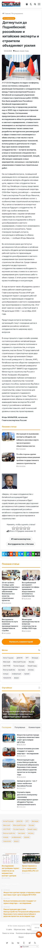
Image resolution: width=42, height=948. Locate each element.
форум (16, 678)
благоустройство (9, 670)
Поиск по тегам (8, 933)
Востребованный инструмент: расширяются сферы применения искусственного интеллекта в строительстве (30, 589)
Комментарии (34, 727)
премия (26, 674)
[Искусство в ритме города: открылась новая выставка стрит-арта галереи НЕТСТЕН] (8, 738)
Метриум (35, 658)
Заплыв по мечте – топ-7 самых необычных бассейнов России (27, 783)
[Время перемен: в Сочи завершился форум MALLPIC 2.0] (31, 858)
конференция (16, 674)
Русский (25, 946)
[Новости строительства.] (11, 4)
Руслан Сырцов (19, 666)
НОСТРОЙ (6, 666)
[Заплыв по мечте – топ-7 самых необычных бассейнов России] (8, 784)
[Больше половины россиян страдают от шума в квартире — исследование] (8, 751)
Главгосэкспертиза (21, 539)
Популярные (20, 727)
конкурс (6, 674)
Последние (6, 727)
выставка (21, 670)
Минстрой (6, 662)
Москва (31, 662)
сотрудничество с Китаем (21, 544)
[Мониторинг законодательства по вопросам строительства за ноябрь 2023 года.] (31, 612)
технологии (7, 678)
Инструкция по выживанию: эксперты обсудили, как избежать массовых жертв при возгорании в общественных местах (27, 440)
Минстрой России (19, 662)
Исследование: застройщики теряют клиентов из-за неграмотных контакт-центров (10, 871)
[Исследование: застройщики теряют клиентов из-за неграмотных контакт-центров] (11, 858)
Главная (7, 13)
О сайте (9, 929)
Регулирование (17, 13)
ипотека (31, 670)
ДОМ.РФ (20, 658)
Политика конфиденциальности (28, 933)
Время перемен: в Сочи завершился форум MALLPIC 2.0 (30, 868)
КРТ (27, 658)
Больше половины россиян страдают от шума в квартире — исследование (28, 751)
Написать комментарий (21, 642)
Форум (21, 937)
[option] (21, 706)
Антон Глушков (8, 658)
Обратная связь (19, 929)
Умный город (32, 666)
